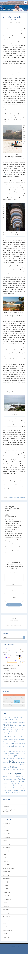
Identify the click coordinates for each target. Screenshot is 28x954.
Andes (13, 720)
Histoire (5, 751)
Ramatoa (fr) (6, 902)
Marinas (11, 758)
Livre (24, 756)
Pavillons (12, 776)
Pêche (18, 777)
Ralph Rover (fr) (7, 899)
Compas (18, 734)
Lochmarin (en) (6, 871)
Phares (23, 777)
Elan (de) (5, 840)
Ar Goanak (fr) (6, 823)
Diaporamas (6, 806)
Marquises (17, 758)
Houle (10, 751)
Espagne (15, 497)
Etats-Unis (5, 743)
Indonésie (22, 753)
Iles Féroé (22, 751)
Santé (19, 786)
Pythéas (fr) (6, 895)
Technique (22, 788)
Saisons (10, 786)
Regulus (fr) (6, 906)
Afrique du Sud (19, 717)
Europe (20, 497)
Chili (17, 732)
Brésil (4, 730)
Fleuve (23, 743)
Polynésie (21, 779)
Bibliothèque (22, 727)
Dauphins (5, 739)
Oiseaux (18, 769)
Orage (4, 774)
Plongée (15, 779)
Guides (16, 749)
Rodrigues (5, 786)
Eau (20, 739)
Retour (23, 784)
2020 (14, 695)
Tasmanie (15, 788)
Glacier (4, 749)
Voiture (16, 792)
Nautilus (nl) (6, 882)
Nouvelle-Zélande (9, 770)
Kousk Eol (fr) (6, 864)
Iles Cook (15, 751)
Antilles (5, 722)
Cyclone (23, 737)
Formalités (12, 746)
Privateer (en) (6, 892)
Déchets (11, 739)
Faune (16, 743)
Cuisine (16, 737)
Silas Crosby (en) (7, 920)
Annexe (23, 720)
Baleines (10, 727)
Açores (8, 717)
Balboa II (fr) (6, 826)
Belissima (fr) (6, 830)
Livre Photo (6, 803)
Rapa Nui (14, 784)
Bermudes (15, 727)
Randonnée (7, 784)
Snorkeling (6, 788)
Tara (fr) (5, 923)
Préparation (21, 781)
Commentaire (14, 572)
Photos (5, 779)
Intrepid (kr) (6, 854)
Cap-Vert (17, 730)
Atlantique (10, 497)
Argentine (22, 722)
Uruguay (23, 790)
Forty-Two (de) (6, 851)
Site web (14, 597)
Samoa (15, 786)
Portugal (11, 781)
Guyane (20, 749)
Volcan (20, 792)
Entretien (9, 741)
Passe (23, 774)
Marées (5, 758)
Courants (7, 736)
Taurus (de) (5, 926)
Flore (4, 747)
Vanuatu (5, 792)
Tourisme (10, 790)
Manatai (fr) (6, 875)
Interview (5, 756)
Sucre (11, 788)
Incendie (12, 753)
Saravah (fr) (6, 909)
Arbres (9, 722)
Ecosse (23, 739)
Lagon (15, 756)
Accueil (4, 717)
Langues (20, 756)
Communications (8, 734)
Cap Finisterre (10, 67)
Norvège (22, 765)
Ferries (19, 743)
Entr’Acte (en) (6, 844)
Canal (12, 729)
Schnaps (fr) (6, 913)
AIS (24, 717)
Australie (22, 725)
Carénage (23, 729)
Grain (8, 749)
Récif (19, 784)
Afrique (13, 717)
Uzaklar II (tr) (6, 937)
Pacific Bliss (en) (7, 889)
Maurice (23, 758)
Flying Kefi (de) (6, 847)
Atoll (16, 725)
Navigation (5, 765)
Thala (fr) (5, 933)
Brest (4, 166)
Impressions (6, 753)
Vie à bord (11, 792)
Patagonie (5, 777)
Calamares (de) (6, 833)
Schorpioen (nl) (6, 916)
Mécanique (6, 762)
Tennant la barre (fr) (8, 930)
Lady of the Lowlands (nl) (9, 868)
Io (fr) (4, 858)
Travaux (16, 790)
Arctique (15, 722)
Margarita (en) (6, 878)
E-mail (14, 590)
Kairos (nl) (5, 861)
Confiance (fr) (6, 837)
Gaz (24, 746)
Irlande (10, 756)
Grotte (12, 749)
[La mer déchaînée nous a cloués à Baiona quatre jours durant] (14, 403)
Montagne (21, 762)
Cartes (11, 732)
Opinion (23, 769)
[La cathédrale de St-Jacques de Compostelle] (15, 217)
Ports (4, 781)
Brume (8, 730)
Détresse (16, 739)
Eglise (4, 741)
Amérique (7, 719)
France (20, 747)
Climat (23, 732)
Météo (23, 497)
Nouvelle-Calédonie (10, 767)
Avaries (5, 727)
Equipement (16, 741)
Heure (23, 749)
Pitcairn (10, 779)
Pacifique (14, 773)
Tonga (4, 790)
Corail (23, 734)
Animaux (18, 720)
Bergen (4, 174)
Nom (14, 584)
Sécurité (23, 786)
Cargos (4, 732)
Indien (17, 753)
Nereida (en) (6, 885)
